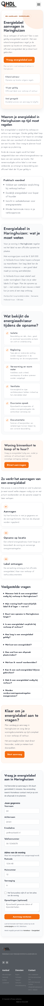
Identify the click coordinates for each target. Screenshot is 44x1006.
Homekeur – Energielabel (31, 930)
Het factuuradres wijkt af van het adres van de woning (22, 894)
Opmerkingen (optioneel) (15, 900)
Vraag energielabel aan (19, 59)
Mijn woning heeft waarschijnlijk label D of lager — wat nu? (19, 605)
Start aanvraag (14, 754)
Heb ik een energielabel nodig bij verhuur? (20, 681)
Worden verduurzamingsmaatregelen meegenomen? (17, 693)
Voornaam (8, 806)
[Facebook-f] (3, 962)
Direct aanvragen (16, 465)
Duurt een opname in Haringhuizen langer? (21, 615)
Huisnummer (10, 870)
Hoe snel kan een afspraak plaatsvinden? (17, 653)
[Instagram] (7, 962)
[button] (38, 4)
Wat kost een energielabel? (18, 644)
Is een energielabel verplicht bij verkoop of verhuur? (19, 625)
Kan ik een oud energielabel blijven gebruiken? (21, 671)
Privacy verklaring (16, 999)
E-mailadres (9, 828)
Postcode (8, 859)
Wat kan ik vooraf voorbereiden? (21, 662)
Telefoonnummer (11, 839)
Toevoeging (9, 881)
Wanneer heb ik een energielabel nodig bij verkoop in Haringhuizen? (20, 595)
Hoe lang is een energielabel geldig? (18, 636)
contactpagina (9, 926)
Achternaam (9, 817)
